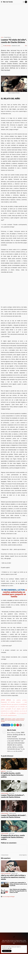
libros (6, 720)
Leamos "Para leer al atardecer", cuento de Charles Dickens (12, 796)
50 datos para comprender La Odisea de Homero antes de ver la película (18, 884)
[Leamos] (14, 786)
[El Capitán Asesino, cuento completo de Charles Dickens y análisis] (14, 764)
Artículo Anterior (5, 854)
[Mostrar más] (23, 725)
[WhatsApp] (15, 725)
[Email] (20, 725)
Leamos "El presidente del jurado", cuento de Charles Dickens (13, 816)
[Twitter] (12, 725)
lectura (2, 720)
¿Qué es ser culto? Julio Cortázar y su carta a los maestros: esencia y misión (13, 877)
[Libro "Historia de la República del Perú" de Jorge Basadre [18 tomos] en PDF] (5, 891)
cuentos (13, 718)
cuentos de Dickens (20, 718)
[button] (1, 2)
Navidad (3, 721)
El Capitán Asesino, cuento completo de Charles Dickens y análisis (12, 775)
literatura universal (20, 720)
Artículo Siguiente (22, 854)
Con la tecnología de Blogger (8, 896)
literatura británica (11, 720)
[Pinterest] (17, 725)
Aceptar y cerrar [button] (6, 950)
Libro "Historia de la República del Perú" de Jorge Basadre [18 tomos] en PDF (18, 891)
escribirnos (12, 713)
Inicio (2, 37)
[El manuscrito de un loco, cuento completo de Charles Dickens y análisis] (14, 826)
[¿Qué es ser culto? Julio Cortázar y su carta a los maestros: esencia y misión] (14, 866)
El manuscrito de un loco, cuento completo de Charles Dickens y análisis (13, 837)
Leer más (9, 948)
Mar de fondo (8, 2)
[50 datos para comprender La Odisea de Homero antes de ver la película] (5, 884)
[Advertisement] (14, 20)
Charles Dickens (7, 37)
